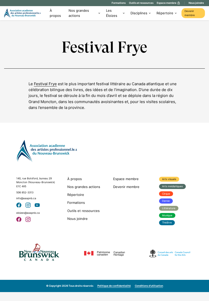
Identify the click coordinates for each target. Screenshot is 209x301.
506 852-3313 (24, 192)
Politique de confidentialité (114, 285)
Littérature (168, 208)
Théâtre (167, 222)
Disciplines (138, 13)
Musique (167, 215)
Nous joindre (196, 3)
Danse (166, 201)
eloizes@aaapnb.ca (28, 213)
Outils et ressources (141, 3)
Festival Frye (45, 83)
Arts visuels (169, 179)
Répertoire (164, 13)
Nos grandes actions (79, 13)
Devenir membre (190, 13)
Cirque (166, 193)
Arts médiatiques (172, 186)
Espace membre (126, 179)
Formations (119, 3)
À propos (55, 13)
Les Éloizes (111, 13)
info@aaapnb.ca (26, 198)
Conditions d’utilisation (149, 285)
